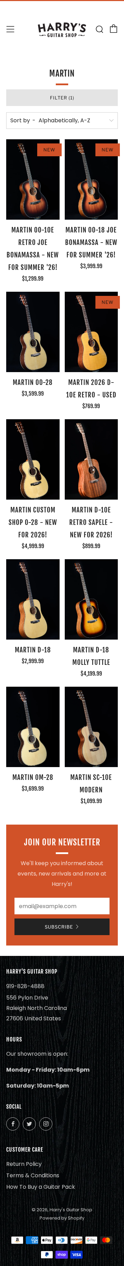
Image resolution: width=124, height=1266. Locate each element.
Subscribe (59, 927)
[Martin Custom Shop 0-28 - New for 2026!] (33, 459)
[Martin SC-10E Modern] (91, 727)
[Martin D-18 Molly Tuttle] (91, 599)
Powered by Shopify (62, 1218)
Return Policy (24, 1164)
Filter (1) (62, 97)
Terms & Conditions (32, 1175)
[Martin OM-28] (33, 727)
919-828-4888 (25, 986)
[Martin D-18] (33, 599)
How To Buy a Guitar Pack (40, 1187)
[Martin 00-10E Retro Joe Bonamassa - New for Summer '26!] (33, 179)
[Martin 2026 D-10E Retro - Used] (91, 332)
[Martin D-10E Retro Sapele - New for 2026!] (91, 459)
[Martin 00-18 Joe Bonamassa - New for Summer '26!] (91, 179)
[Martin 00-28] (33, 332)
